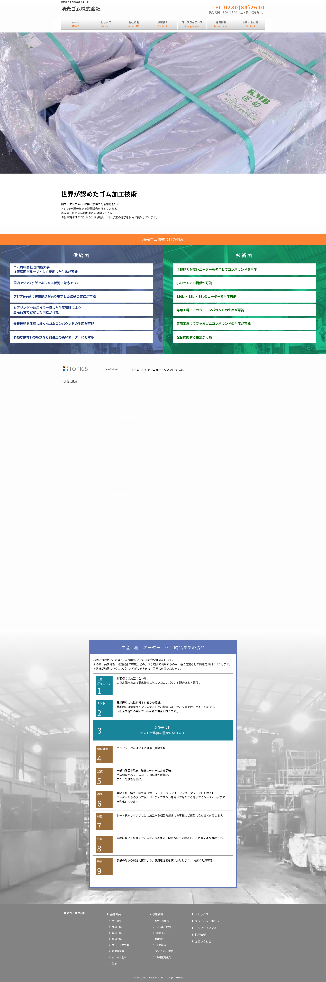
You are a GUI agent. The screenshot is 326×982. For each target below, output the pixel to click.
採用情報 (200, 935)
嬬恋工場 (117, 933)
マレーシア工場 (120, 945)
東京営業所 (118, 951)
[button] (31, 128)
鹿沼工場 (117, 939)
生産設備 (161, 945)
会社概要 (115, 914)
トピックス (202, 914)
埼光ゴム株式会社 (81, 8)
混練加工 (159, 939)
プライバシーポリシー (208, 921)
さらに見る (70, 381)
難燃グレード (163, 933)
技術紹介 (157, 914)
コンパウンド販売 (164, 951)
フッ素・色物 (163, 927)
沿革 (114, 963)
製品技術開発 (162, 920)
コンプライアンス (205, 928)
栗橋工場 (117, 927)
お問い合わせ (203, 941)
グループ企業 (119, 957)
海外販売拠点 (163, 957)
